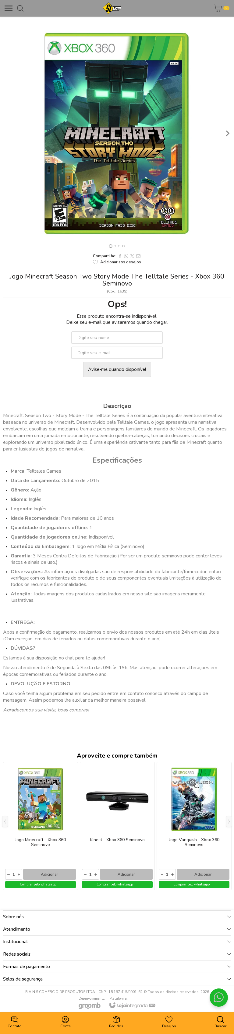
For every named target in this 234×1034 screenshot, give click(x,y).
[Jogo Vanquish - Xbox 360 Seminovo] (194, 826)
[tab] (110, 246)
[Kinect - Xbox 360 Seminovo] (117, 826)
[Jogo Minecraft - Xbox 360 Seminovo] (40, 826)
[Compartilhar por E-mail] (138, 256)
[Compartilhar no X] (132, 256)
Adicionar (49, 874)
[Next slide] (227, 133)
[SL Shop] (112, 8)
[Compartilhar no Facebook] (120, 256)
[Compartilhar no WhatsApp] (126, 256)
